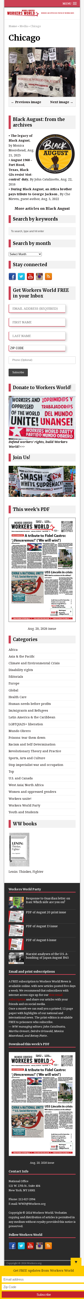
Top (11, 771)
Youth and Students (23, 812)
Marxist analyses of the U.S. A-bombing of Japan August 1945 (47, 956)
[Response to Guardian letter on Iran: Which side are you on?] (16, 906)
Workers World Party (24, 805)
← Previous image (26, 102)
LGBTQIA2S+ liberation (26, 724)
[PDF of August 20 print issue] (16, 920)
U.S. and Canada (21, 778)
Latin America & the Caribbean (32, 717)
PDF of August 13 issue (42, 926)
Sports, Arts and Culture (27, 758)
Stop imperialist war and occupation (36, 765)
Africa (13, 650)
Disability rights (21, 670)
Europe (14, 683)
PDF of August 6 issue (41, 940)
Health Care (17, 697)
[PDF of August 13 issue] (16, 934)
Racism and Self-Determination (32, 744)
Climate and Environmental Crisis (34, 663)
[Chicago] (42, 93)
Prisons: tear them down (27, 737)
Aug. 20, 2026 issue (42, 628)
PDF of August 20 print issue (46, 912)
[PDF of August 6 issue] (16, 948)
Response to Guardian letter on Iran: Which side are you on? (48, 900)
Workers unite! (20, 799)
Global (13, 690)
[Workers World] (42, 13)
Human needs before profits (30, 704)
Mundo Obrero (20, 731)
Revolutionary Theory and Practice (35, 751)
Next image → (61, 102)
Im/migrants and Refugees (28, 710)
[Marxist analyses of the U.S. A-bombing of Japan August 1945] (16, 962)
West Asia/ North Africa (26, 785)
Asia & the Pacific (22, 656)
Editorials (16, 676)
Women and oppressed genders (32, 792)
